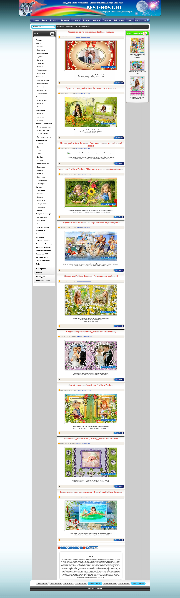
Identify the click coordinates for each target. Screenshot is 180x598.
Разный (39, 224)
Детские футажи (85, 148)
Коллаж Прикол (42, 133)
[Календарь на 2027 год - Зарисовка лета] (137, 95)
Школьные (40, 67)
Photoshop (107, 20)
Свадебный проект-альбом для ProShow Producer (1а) (91, 331)
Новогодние (41, 73)
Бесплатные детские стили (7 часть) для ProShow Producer (91, 438)
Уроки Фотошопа (42, 227)
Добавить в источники (140, 20)
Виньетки (86, 20)
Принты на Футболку (44, 250)
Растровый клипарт (43, 214)
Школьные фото (42, 90)
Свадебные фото (43, 80)
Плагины (40, 154)
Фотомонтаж (40, 230)
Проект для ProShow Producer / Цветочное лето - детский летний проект (91, 169)
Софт (38, 264)
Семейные (40, 63)
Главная (36, 20)
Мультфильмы (42, 217)
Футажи (39, 187)
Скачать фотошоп (43, 260)
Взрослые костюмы (44, 127)
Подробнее (118, 82)
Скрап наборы (41, 234)
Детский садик (42, 100)
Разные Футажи (85, 37)
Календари (65, 20)
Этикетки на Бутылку (44, 244)
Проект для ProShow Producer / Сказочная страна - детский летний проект (91, 144)
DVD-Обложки (119, 20)
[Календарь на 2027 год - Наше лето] (137, 70)
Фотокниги (76, 20)
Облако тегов (69, 26)
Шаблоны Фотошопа (44, 123)
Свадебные (41, 50)
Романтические (42, 53)
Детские (40, 47)
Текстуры (40, 144)
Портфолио (54, 20)
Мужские (40, 57)
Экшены (40, 160)
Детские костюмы (43, 130)
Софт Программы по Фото (84, 281)
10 (81, 548)
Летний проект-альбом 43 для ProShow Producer (91, 385)
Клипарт (130, 20)
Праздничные (42, 70)
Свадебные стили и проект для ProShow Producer (91, 32)
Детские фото (42, 87)
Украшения (41, 220)
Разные (39, 210)
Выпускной (41, 200)
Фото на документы (44, 137)
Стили (39, 150)
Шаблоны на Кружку (43, 247)
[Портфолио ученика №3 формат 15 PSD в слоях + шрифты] (137, 52)
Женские (40, 60)
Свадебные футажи (87, 336)
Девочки (40, 120)
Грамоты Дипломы (43, 240)
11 (87, 548)
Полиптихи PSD (42, 254)
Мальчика (40, 117)
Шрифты (40, 157)
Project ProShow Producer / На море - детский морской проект (91, 222)
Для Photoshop (41, 140)
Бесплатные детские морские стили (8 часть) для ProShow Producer (91, 492)
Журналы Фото (42, 257)
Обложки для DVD (43, 164)
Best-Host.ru (60, 26)
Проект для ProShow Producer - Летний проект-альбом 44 (91, 276)
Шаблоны (96, 20)
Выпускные (41, 107)
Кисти (39, 147)
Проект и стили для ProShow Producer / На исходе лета (91, 88)
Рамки (44, 20)
